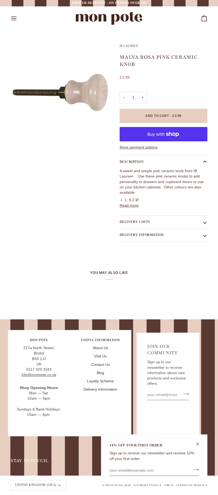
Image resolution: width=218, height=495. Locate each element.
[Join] (194, 470)
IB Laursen (129, 45)
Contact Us (100, 365)
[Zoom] (20, 131)
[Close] (200, 444)
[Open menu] (19, 18)
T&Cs (168, 485)
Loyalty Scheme (100, 381)
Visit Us (100, 356)
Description (132, 162)
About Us (100, 348)
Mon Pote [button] (39, 340)
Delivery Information (100, 389)
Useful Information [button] (100, 340)
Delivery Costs (135, 222)
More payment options (138, 147)
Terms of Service (191, 485)
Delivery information (142, 235)
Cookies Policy (147, 485)
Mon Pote (114, 485)
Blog (100, 373)
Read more (129, 206)
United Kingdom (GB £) (35, 485)
